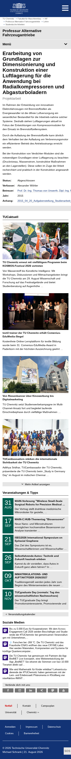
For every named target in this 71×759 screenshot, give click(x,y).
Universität (10, 712)
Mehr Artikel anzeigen (37, 484)
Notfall (8, 706)
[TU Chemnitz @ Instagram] (19, 690)
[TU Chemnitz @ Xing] (41, 690)
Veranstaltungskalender (21, 614)
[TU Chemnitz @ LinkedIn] (31, 690)
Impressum (32, 727)
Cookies (9, 733)
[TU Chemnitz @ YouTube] (63, 690)
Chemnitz (32, 712)
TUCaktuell (10, 217)
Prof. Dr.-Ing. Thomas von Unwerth (37, 190)
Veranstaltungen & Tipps (20, 492)
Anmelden (10, 727)
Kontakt (27, 706)
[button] (61, 8)
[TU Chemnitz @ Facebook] (8, 690)
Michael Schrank (12, 751)
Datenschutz (54, 727)
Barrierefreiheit (31, 733)
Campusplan (47, 706)
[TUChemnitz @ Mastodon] (52, 690)
